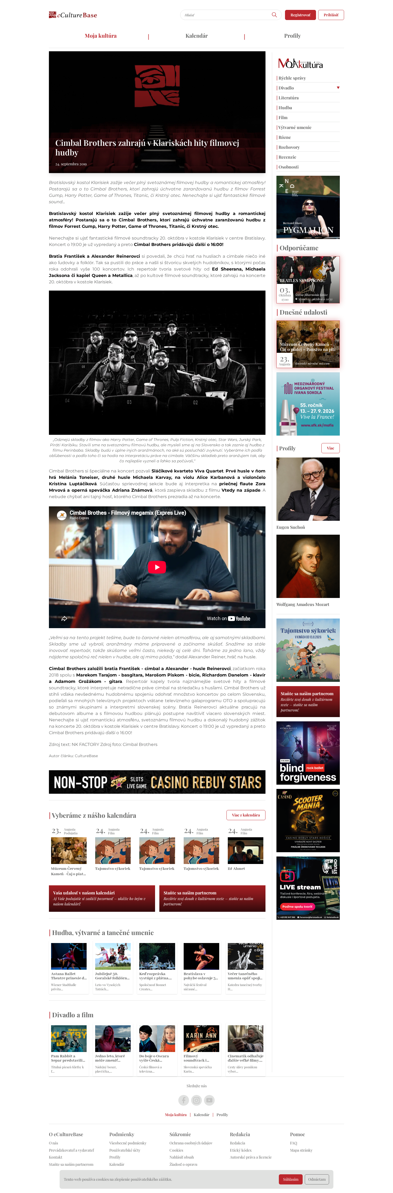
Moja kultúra (101, 35)
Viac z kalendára (246, 815)
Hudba (284, 107)
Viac (330, 448)
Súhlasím (290, 1179)
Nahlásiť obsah (181, 1157)
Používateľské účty (124, 1150)
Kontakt (55, 1157)
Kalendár (197, 35)
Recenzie (286, 157)
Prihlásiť (331, 14)
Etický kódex (241, 1150)
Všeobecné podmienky (128, 1142)
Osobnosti (287, 167)
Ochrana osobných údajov (191, 1142)
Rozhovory (288, 147)
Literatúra (287, 97)
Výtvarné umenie (293, 127)
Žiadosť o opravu (183, 1164)
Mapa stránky (301, 1150)
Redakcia (237, 1142)
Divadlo (285, 88)
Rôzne (283, 137)
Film (281, 117)
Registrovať (300, 14)
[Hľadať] (274, 15)
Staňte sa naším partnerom (71, 1164)
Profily (292, 35)
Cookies (176, 1150)
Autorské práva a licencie (251, 1157)
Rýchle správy (291, 78)
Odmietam (317, 1179)
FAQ (293, 1142)
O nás (53, 1142)
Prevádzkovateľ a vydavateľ (71, 1150)
